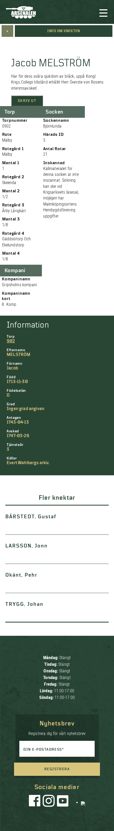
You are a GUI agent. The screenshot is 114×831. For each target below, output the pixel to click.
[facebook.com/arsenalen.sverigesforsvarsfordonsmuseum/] (35, 802)
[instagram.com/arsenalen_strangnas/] (48, 802)
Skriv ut (27, 101)
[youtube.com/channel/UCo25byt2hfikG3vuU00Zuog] (62, 802)
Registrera (57, 769)
